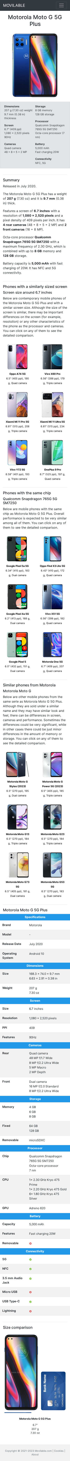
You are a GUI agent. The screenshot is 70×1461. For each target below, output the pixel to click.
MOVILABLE (14, 5)
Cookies (59, 1450)
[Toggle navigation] (61, 5)
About (35, 1454)
